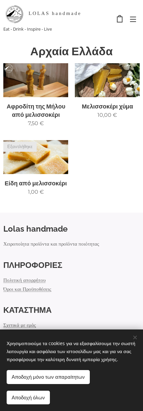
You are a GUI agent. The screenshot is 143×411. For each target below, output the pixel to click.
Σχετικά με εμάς (19, 325)
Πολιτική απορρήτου (24, 280)
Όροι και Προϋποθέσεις (27, 289)
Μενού (133, 19)
